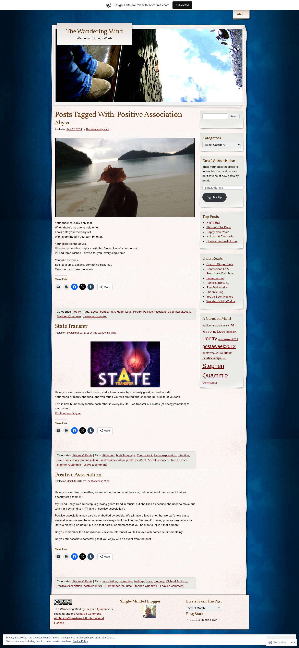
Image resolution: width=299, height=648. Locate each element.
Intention (183, 455)
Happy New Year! (217, 232)
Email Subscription (218, 161)
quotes (228, 352)
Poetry (76, 311)
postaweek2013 (212, 352)
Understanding (209, 383)
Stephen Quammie (69, 316)
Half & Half (213, 222)
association (110, 581)
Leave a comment (95, 316)
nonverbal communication (81, 460)
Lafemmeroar (215, 278)
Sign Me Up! (215, 197)
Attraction (108, 455)
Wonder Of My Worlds (220, 301)
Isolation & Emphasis (219, 236)
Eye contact (144, 455)
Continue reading (68, 413)
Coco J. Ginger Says (219, 264)
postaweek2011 (136, 460)
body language (125, 455)
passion (231, 331)
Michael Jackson (176, 581)
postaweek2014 (180, 311)
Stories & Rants (82, 455)
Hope (120, 311)
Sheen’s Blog (214, 292)
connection (126, 581)
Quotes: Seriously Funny (222, 241)
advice (206, 325)
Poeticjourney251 (217, 282)
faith (112, 311)
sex (225, 358)
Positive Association (155, 311)
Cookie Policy (80, 641)
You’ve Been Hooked (219, 296)
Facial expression (165, 455)
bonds (104, 311)
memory (159, 581)
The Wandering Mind (94, 31)
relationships (212, 358)
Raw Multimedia (216, 287)
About (241, 14)
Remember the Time (118, 585)
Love (128, 311)
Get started (182, 5)
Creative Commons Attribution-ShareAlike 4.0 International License (79, 618)
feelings (139, 581)
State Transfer (71, 326)
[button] (125, 364)
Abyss (62, 123)
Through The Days (218, 227)
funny (226, 325)
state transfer (178, 460)
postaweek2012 (219, 346)
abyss (94, 311)
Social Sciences (158, 460)
